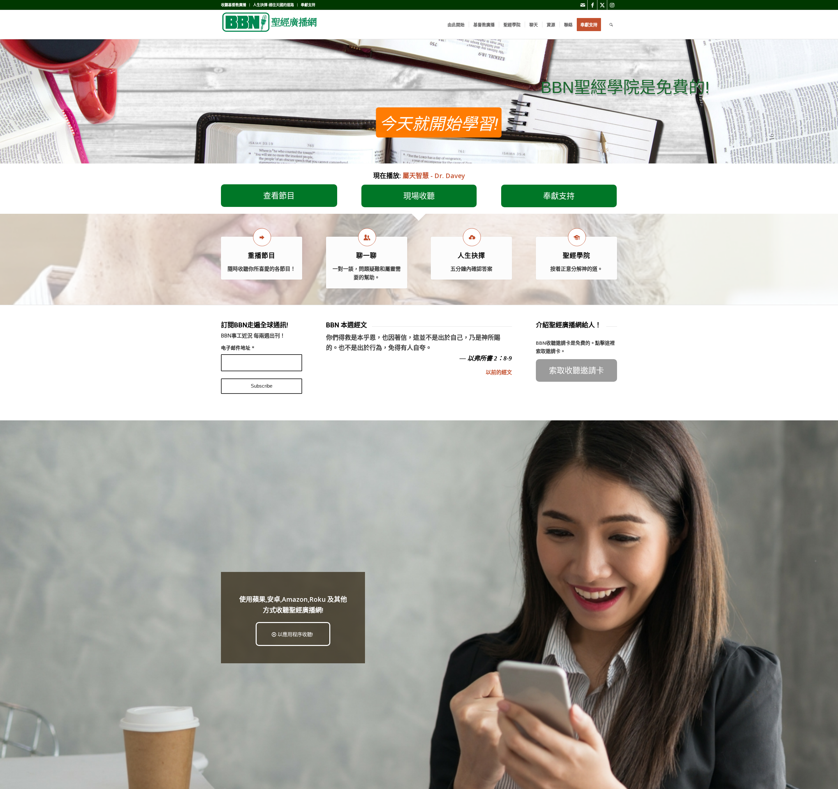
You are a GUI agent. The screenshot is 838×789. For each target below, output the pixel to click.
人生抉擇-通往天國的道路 (273, 4)
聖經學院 (576, 256)
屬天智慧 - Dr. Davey (434, 175)
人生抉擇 (471, 256)
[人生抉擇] (472, 237)
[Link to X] (602, 5)
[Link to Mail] (582, 5)
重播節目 (261, 256)
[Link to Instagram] (612, 5)
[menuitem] (235, 5)
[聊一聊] (367, 237)
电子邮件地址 (237, 347)
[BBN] (270, 24)
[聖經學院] (577, 237)
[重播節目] (262, 237)
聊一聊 (366, 256)
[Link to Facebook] (592, 5)
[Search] (611, 24)
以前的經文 (499, 372)
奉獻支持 (308, 4)
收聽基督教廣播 (233, 4)
